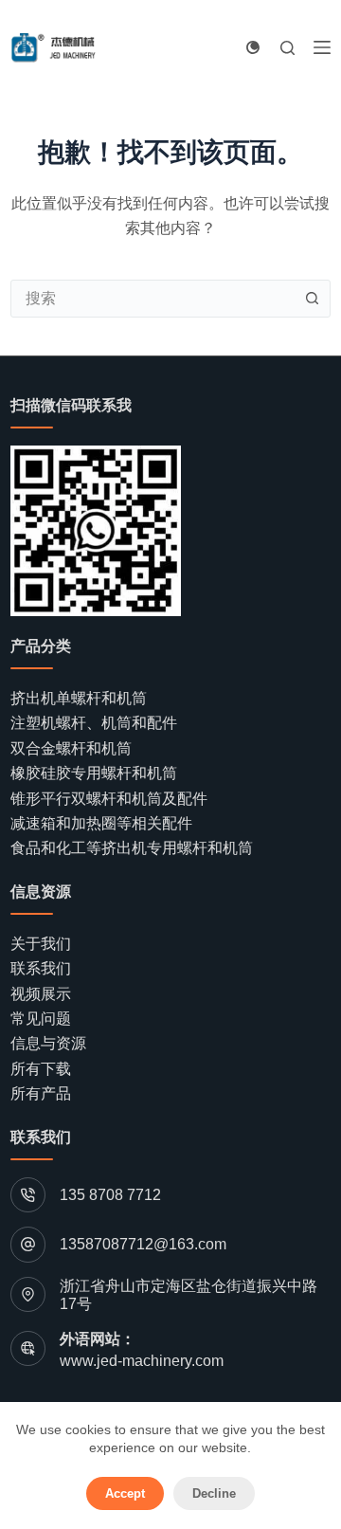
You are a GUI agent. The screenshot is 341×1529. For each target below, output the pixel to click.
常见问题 (40, 1018)
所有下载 (40, 1069)
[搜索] (287, 48)
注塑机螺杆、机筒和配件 (93, 723)
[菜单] (322, 47)
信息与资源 (48, 1043)
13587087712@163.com (143, 1244)
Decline (214, 1493)
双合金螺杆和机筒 (71, 748)
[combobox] (152, 299)
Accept (125, 1493)
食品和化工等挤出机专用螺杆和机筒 (131, 848)
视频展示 (40, 994)
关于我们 (40, 944)
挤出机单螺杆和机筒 (78, 698)
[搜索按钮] (312, 299)
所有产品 (40, 1093)
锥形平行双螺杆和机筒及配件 (108, 799)
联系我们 (40, 968)
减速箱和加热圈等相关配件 (101, 823)
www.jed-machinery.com (142, 1361)
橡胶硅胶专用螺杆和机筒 (93, 773)
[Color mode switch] (252, 47)
